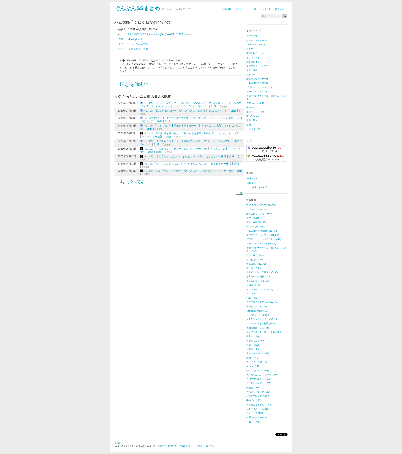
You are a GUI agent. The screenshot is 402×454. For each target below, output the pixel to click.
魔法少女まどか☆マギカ (258, 66)
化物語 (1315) (253, 387)
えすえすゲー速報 (152, 136)
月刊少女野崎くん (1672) (258, 379)
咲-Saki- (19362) (254, 226)
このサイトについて (167, 446)
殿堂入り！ (280, 9)
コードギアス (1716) (256, 362)
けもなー (250, 49)
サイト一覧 (266, 9)
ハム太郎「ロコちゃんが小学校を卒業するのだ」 (171, 125)
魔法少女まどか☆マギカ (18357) (262, 235)
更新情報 (227, 9)
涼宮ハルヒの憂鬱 (255, 103)
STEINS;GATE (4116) (257, 310)
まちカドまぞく (254, 57)
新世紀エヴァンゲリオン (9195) (262, 272)
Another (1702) (253, 366)
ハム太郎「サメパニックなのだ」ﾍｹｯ (164, 163)
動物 (248, 124)
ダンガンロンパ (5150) (257, 281)
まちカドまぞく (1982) (257, 353)
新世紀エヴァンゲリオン (258, 78)
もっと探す (132, 182)
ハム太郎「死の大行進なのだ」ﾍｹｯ (163, 110)
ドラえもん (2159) (255, 340)
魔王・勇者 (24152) (256, 222)
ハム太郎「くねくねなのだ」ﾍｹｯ (162, 156)
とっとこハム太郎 (176, 106)
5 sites (168, 121)
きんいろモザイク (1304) (258, 392)
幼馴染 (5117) (253, 285)
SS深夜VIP (251, 182)
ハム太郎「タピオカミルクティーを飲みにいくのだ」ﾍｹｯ (176, 141)
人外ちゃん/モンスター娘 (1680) (262, 374)
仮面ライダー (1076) (256, 417)
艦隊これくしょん (255, 53)
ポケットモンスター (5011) (259, 289)
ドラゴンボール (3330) (257, 315)
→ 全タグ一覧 (253, 129)
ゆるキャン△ (253, 74)
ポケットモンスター (256, 112)
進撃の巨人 (251, 120)
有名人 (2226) (253, 336)
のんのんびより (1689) (257, 370)
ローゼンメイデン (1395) (258, 383)
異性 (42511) (252, 218)
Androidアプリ (186, 446)
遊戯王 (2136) (253, 345)
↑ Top (239, 192)
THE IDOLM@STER (256, 44)
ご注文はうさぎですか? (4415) (261, 302)
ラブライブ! (252, 36)
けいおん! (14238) (255, 259)
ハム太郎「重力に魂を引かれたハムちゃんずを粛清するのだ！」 (180, 133)
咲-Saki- (250, 107)
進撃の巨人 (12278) (256, 264)
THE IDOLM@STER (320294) (261, 205)
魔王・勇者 (251, 70)
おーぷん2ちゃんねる (256, 187)
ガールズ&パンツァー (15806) (261, 243)
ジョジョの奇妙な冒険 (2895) (261, 323)
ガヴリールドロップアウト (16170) (263, 239)
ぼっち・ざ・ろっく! (256, 40)
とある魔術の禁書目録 (257, 83)
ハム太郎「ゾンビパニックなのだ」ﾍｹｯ (165, 171)
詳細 (213, 106)
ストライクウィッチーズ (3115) (261, 319)
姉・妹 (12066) (253, 268)
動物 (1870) (252, 357)
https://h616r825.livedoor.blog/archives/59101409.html (158, 34)
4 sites (177, 136)
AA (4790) (251, 293)
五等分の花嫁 (253, 61)
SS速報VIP (251, 178)
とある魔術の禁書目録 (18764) (261, 231)
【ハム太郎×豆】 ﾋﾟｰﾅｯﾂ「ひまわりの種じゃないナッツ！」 (177, 118)
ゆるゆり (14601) (255, 255)
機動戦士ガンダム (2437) (258, 327)
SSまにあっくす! (198, 106)
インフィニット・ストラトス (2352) (264, 332)
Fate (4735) (252, 298)
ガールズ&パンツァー (257, 91)
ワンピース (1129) (255, 413)
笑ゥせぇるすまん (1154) (258, 404)
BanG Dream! (253, 116)
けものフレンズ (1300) (257, 396)
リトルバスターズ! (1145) (259, 409)
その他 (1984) (253, 349)
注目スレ (239, 9)
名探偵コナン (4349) (256, 306)
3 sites (223, 106)
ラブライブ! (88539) (256, 209)
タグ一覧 (252, 9)
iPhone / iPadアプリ (205, 446)
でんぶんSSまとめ (137, 8)
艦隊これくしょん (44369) (259, 213)
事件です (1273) (254, 400)
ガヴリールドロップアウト (259, 87)
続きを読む (132, 84)
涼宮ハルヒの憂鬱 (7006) (258, 276)
